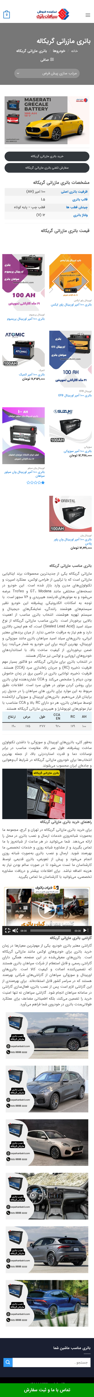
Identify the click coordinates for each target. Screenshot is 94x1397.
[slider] (50, 930)
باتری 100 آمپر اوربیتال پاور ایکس (71, 305)
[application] (47, 909)
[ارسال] (8, 1362)
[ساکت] (15, 930)
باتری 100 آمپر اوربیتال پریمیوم (26, 319)
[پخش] (85, 930)
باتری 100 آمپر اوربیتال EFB (75, 396)
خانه (74, 51)
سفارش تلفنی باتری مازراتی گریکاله (47, 167)
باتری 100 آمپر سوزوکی (78, 451)
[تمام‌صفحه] (7, 930)
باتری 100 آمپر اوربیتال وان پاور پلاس (73, 542)
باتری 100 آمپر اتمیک (32, 375)
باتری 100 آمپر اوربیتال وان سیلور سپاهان (24, 474)
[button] (88, 15)
